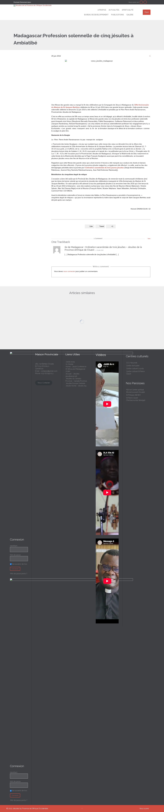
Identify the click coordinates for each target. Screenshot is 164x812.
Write (149, 238)
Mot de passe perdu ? (18, 574)
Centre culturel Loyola (135, 368)
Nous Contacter (44, 383)
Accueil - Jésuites (72, 374)
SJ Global (69, 364)
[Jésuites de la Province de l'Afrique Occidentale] (44, 5)
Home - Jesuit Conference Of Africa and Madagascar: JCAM (75, 369)
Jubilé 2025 (70, 362)
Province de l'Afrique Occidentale (35, 808)
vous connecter (69, 271)
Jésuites (16, 808)
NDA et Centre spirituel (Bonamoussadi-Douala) (135, 391)
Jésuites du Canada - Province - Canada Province (76, 380)
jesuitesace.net (71, 376)
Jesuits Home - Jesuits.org (76, 386)
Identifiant (13, 546)
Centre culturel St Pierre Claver (135, 372)
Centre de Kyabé (132, 366)
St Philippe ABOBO (133, 395)
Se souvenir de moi (19, 564)
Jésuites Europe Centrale (75, 383)
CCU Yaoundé (131, 363)
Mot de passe (15, 555)
